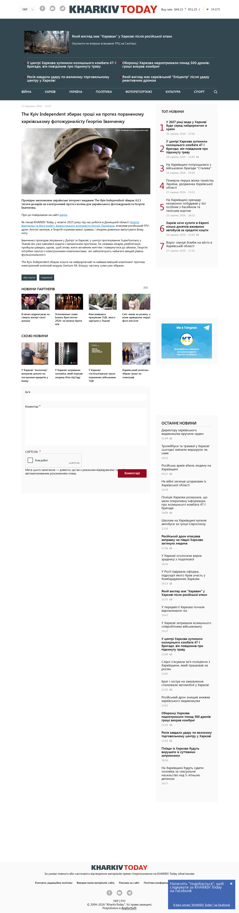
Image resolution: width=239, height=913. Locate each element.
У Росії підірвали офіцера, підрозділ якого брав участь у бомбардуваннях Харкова (183, 575)
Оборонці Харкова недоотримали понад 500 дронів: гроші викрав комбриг (166, 64)
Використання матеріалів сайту (95, 882)
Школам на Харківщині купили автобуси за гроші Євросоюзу (184, 522)
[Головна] (113, 9)
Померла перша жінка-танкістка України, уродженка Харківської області (190, 183)
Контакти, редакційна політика (53, 882)
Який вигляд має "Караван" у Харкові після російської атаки (122, 36)
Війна (26, 91)
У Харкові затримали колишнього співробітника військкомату (186, 624)
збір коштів (29, 277)
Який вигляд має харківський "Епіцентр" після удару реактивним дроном (165, 78)
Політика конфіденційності (160, 882)
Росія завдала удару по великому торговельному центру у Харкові (68, 78)
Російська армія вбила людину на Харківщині (186, 467)
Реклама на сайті (129, 882)
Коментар (31, 406)
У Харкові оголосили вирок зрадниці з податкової (182, 557)
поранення (46, 277)
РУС (123, 901)
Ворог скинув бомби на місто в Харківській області (189, 244)
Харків (50, 91)
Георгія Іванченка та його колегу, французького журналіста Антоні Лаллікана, (80, 224)
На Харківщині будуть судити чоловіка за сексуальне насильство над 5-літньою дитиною (183, 773)
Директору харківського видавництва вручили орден (183, 432)
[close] (231, 883)
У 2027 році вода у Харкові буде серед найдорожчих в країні (186, 125)
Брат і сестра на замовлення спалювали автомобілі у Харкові (185, 683)
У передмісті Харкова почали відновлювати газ (183, 608)
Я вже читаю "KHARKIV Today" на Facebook (201, 905)
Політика (104, 91)
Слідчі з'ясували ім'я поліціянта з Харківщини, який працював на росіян (186, 665)
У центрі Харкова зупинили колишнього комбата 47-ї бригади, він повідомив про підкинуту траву (71, 64)
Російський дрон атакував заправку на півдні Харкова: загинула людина (183, 539)
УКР (115, 901)
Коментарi (132, 473)
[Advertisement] (187, 294)
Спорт (199, 91)
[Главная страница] (119, 867)
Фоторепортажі (138, 91)
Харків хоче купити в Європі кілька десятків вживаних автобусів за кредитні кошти (187, 226)
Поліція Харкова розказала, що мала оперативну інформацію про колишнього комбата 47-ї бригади (184, 502)
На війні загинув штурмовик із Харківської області (184, 483)
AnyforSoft (128, 908)
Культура (173, 91)
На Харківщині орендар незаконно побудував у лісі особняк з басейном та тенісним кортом (186, 205)
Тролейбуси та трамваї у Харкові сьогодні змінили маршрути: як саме (185, 449)
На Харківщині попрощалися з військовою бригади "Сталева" (188, 166)
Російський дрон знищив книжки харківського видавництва (186, 699)
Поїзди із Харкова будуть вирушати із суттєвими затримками (180, 751)
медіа (63, 215)
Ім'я (27, 392)
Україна (75, 91)
